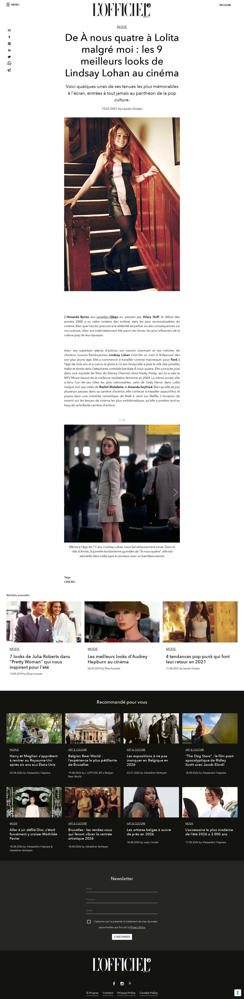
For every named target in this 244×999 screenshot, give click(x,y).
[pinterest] (9, 44)
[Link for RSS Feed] (130, 984)
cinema (69, 581)
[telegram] (9, 70)
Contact (108, 993)
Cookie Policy (149, 993)
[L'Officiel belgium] (122, 10)
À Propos (92, 993)
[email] (9, 31)
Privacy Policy (137, 927)
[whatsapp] (9, 64)
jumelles (107, 317)
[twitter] (9, 57)
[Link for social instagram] (122, 984)
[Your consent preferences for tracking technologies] (237, 992)
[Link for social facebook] (114, 984)
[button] (175, 492)
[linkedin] (9, 50)
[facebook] (9, 37)
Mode (122, 27)
